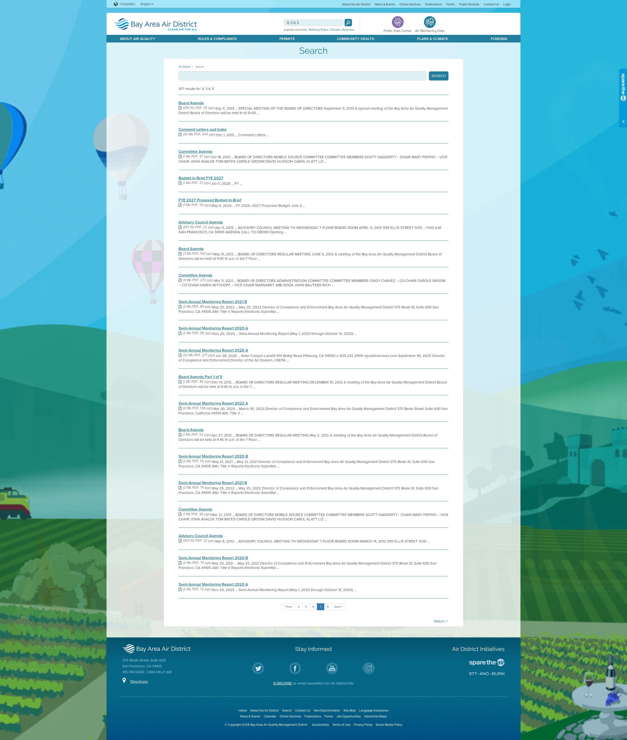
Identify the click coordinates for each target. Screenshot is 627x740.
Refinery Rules (318, 29)
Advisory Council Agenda (201, 222)
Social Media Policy (389, 724)
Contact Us (491, 4)
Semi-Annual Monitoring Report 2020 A (213, 328)
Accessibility (320, 724)
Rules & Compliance (217, 38)
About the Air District (356, 4)
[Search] (348, 22)
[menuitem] (356, 4)
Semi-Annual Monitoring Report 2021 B (213, 302)
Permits (287, 38)
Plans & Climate (432, 38)
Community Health (355, 38)
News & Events (385, 4)
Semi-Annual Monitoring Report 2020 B (213, 456)
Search (200, 67)
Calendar (270, 716)
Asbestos (348, 29)
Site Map (349, 710)
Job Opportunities (349, 716)
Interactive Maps (375, 716)
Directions (139, 681)
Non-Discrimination (327, 710)
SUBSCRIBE (282, 683)
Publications (433, 4)
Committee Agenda (195, 152)
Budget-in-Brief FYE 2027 (201, 178)
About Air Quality (137, 38)
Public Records (469, 4)
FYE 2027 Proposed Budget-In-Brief (210, 200)
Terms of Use (341, 724)
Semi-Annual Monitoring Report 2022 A (213, 403)
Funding (499, 38)
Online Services (410, 4)
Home (243, 710)
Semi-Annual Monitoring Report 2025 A (213, 350)
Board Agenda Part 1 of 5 (200, 377)
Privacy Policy (363, 724)
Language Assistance (373, 710)
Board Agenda (191, 103)
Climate (335, 29)
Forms (450, 4)
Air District (184, 67)
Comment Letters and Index (203, 130)
